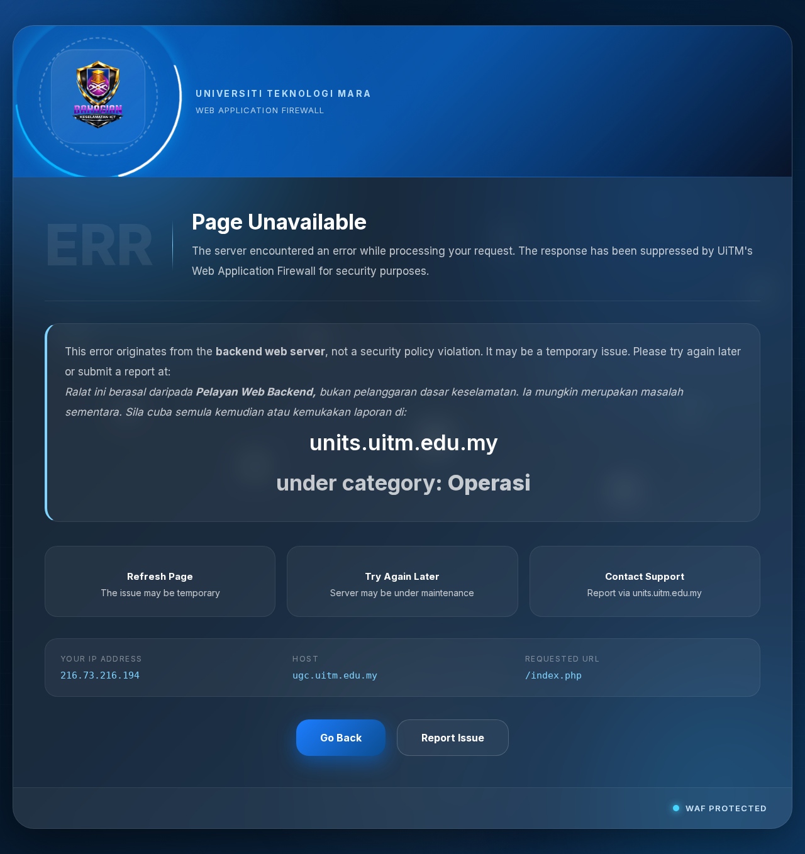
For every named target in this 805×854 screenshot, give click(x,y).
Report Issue (452, 737)
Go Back (341, 737)
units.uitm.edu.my (403, 442)
